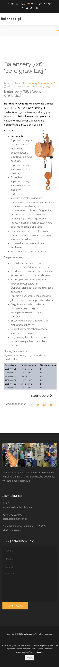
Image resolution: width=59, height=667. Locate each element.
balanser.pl (29, 633)
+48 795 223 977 (18, 3)
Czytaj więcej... (36, 651)
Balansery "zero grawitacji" (41, 83)
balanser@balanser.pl (40, 3)
